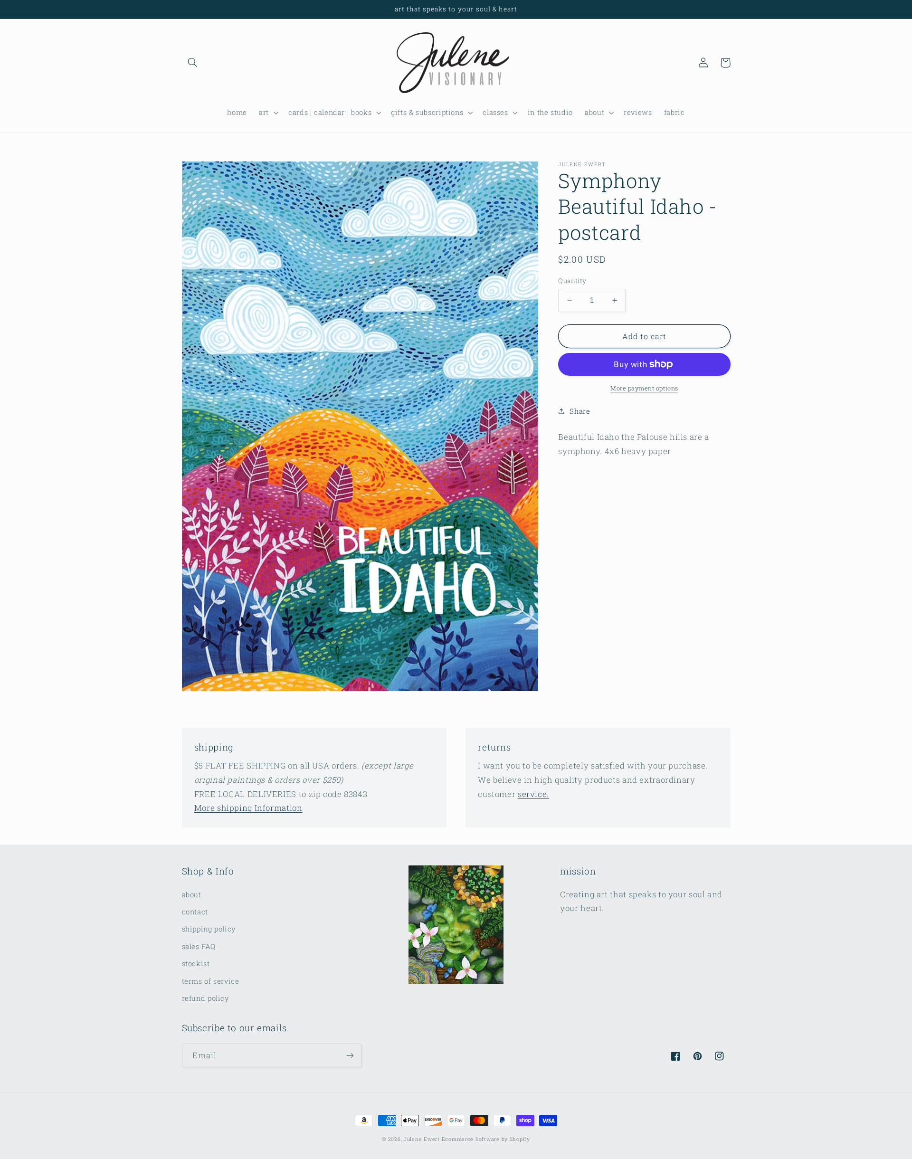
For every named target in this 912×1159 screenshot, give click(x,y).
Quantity (572, 280)
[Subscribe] (350, 1055)
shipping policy (209, 928)
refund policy (205, 998)
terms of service (210, 981)
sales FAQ (199, 946)
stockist (196, 963)
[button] (193, 63)
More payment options (644, 388)
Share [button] (580, 411)
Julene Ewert (422, 1139)
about (191, 894)
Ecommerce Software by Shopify (486, 1139)
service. (533, 793)
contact (195, 911)
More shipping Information (248, 807)
